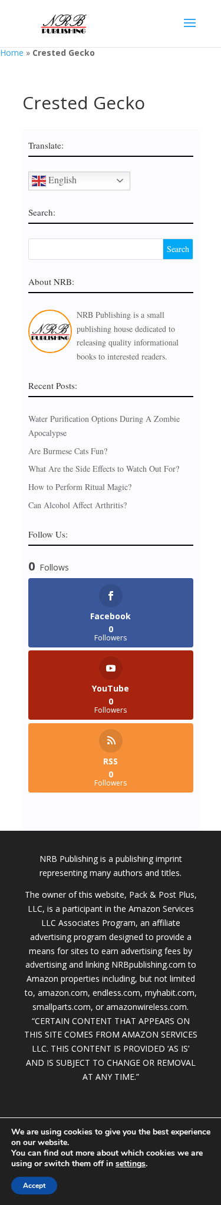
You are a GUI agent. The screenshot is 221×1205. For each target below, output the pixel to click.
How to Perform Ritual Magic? (79, 486)
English (61, 179)
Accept (34, 1185)
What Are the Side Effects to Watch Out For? (103, 468)
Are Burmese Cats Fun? (67, 451)
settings (131, 1164)
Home (12, 52)
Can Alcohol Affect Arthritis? (77, 505)
